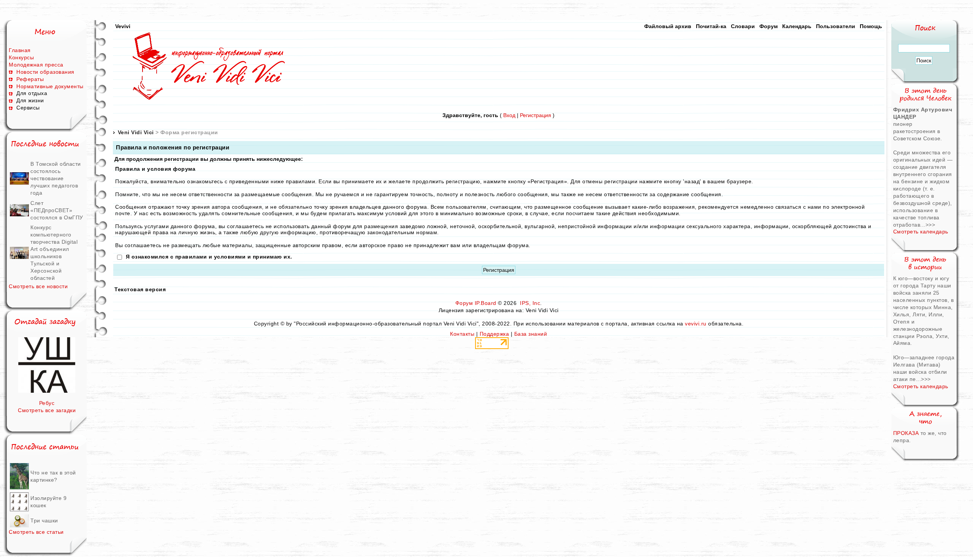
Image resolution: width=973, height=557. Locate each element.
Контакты (462, 334)
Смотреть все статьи (36, 532)
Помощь (871, 26)
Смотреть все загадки (47, 410)
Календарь (796, 26)
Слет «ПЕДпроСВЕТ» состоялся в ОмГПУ (56, 210)
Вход (509, 115)
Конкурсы (21, 57)
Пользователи (835, 26)
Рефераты (30, 79)
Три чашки (44, 520)
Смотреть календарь (920, 232)
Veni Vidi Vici (136, 132)
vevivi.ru (696, 324)
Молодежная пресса (36, 65)
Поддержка (494, 334)
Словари (743, 26)
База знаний (530, 334)
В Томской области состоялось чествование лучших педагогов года (55, 178)
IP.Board (485, 303)
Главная (20, 50)
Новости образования (45, 72)
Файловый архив (667, 26)
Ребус (47, 403)
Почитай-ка (711, 26)
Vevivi (122, 26)
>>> (930, 225)
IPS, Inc (530, 303)
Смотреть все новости (38, 286)
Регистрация (535, 115)
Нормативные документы (50, 86)
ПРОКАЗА (907, 433)
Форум (768, 26)
